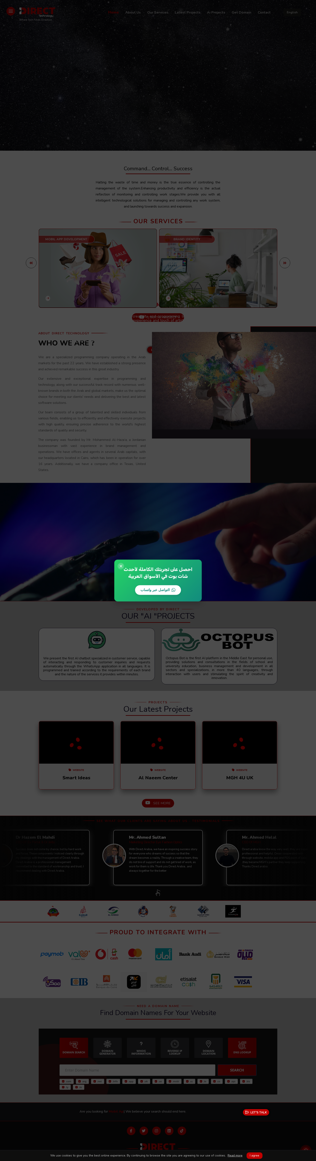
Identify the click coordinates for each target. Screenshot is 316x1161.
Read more (235, 1155)
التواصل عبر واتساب (155, 589)
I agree (254, 1155)
